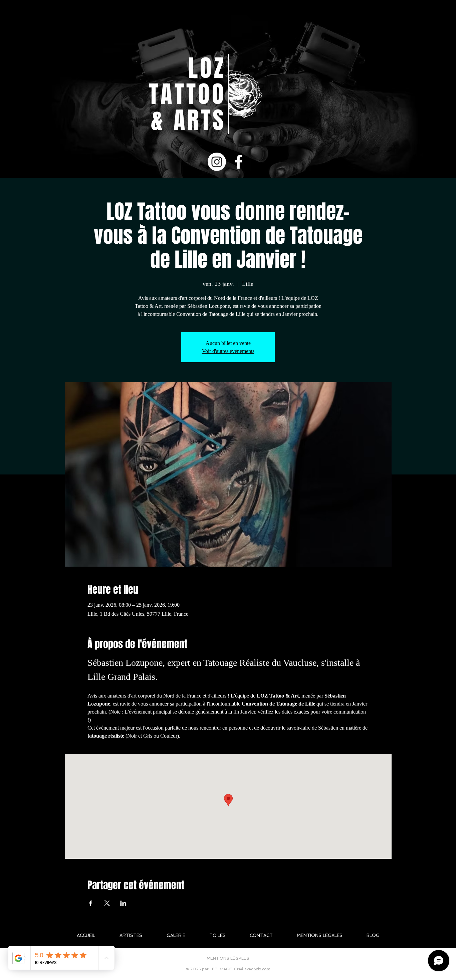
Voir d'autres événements (228, 351)
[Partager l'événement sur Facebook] (90, 903)
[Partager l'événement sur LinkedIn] (123, 903)
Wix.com (262, 969)
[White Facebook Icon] (238, 162)
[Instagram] (217, 162)
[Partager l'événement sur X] (107, 903)
